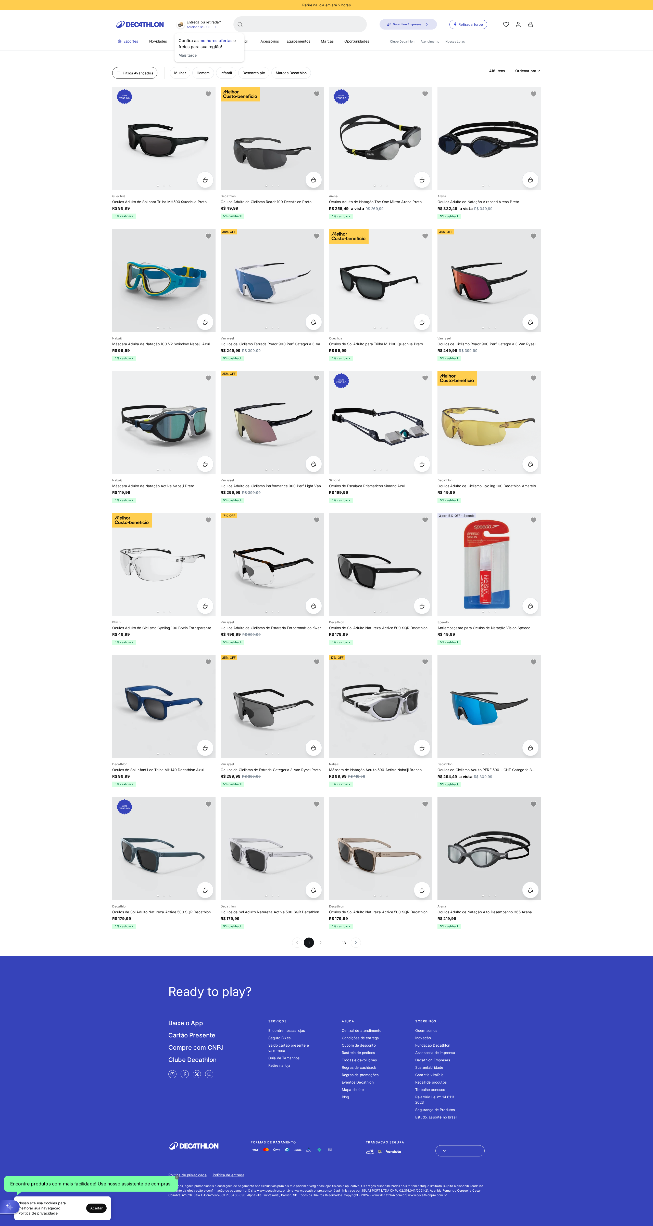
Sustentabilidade (429, 1067)
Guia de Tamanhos (284, 1058)
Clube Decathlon (402, 41)
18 (344, 943)
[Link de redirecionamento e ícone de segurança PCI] (380, 1152)
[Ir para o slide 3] (170, 185)
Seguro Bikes (279, 1038)
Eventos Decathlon (358, 1082)
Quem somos (426, 1030)
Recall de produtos (431, 1082)
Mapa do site (353, 1089)
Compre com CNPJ (196, 1047)
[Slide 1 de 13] (380, 848)
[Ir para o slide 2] (164, 185)
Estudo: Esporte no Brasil (436, 1117)
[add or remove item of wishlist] (208, 94)
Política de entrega (228, 1175)
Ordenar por (525, 71)
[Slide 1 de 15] (164, 422)
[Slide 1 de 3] (489, 564)
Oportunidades (356, 41)
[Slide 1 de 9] (272, 280)
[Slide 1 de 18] (164, 564)
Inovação (423, 1038)
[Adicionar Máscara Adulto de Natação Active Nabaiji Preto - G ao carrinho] (205, 464)
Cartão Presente (191, 1035)
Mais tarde (188, 55)
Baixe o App (185, 1023)
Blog (345, 1097)
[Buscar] (240, 24)
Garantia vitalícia (429, 1075)
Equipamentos (298, 41)
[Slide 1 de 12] (380, 564)
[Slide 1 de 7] (272, 564)
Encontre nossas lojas (286, 1030)
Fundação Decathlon (432, 1045)
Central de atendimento (362, 1030)
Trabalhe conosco (430, 1089)
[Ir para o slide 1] (158, 185)
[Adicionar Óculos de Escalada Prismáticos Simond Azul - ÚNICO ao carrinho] (422, 464)
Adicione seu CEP (200, 27)
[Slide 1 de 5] (272, 138)
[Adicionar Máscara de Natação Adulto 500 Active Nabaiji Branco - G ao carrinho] (422, 748)
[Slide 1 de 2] (489, 138)
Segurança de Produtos (435, 1110)
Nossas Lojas (455, 41)
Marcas (327, 41)
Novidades (158, 41)
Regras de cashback (359, 1067)
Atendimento (430, 41)
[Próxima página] (356, 943)
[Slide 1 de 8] (272, 706)
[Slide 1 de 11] (164, 138)
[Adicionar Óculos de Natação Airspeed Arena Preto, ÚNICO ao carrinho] (530, 180)
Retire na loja (279, 1065)
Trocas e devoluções (359, 1060)
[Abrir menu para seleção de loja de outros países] (460, 1150)
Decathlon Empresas (432, 1060)
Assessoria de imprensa (435, 1052)
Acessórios (269, 41)
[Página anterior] (297, 943)
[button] (91, 1185)
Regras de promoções (360, 1075)
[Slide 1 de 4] (380, 138)
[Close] (177, 1177)
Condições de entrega (360, 1038)
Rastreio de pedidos (358, 1052)
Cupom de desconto (359, 1045)
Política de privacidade (187, 1175)
